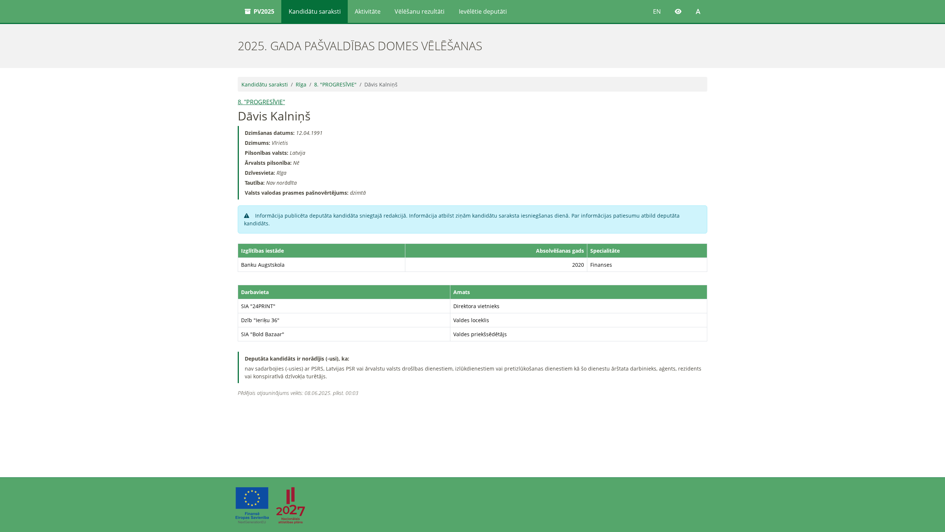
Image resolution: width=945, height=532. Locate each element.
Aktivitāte (368, 11)
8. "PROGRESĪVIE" (335, 84)
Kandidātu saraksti (315, 11)
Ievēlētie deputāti (483, 11)
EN (657, 11)
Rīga (301, 84)
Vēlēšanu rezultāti (419, 11)
